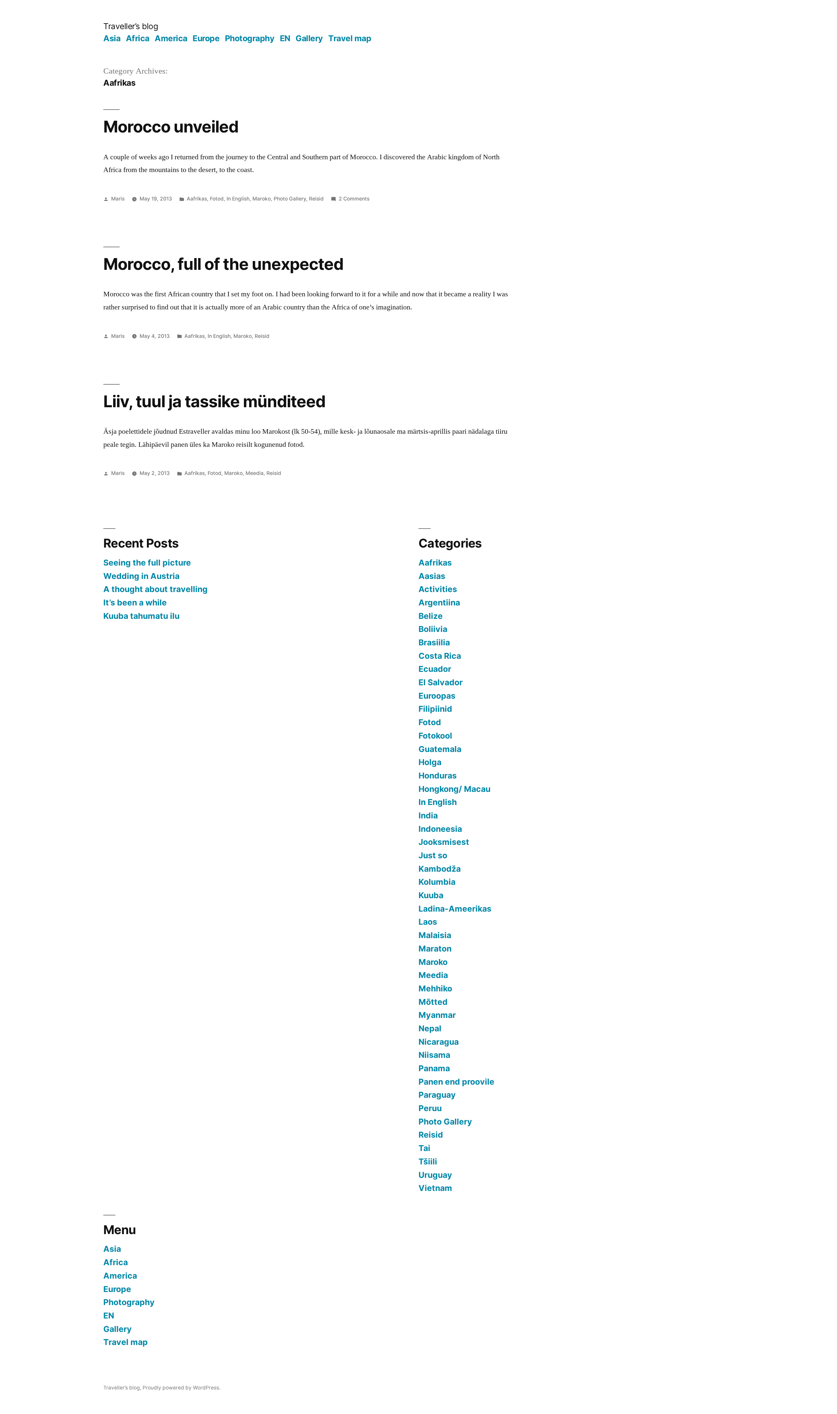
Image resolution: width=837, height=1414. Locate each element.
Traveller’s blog (130, 26)
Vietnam (435, 1188)
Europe (206, 38)
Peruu (430, 1108)
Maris (118, 199)
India (428, 815)
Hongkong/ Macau (454, 789)
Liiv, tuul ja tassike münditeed (214, 401)
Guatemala (439, 749)
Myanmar (437, 1015)
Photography (250, 38)
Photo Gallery (290, 199)
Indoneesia (440, 829)
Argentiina (439, 602)
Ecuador (434, 669)
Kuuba (430, 895)
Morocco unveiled (170, 126)
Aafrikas (197, 199)
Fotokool (435, 736)
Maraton (435, 948)
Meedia (255, 473)
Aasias (431, 576)
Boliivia (432, 629)
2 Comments (354, 199)
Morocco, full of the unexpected (223, 264)
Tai (424, 1148)
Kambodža (439, 869)
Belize (430, 616)
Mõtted (433, 1002)
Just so (432, 855)
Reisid (316, 199)
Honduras (437, 775)
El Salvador (440, 682)
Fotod (217, 199)
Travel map (349, 38)
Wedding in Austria (141, 576)
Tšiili (427, 1161)
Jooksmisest (443, 842)
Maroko (261, 199)
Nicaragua (438, 1042)
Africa (137, 38)
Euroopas (436, 696)
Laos (427, 922)
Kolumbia (436, 882)
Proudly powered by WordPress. (181, 1388)
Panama (434, 1068)
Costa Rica (439, 656)
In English (238, 199)
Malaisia (434, 935)
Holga (429, 762)
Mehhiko (435, 988)
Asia (111, 38)
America (171, 38)
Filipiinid (435, 709)
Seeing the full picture (147, 562)
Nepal (429, 1028)
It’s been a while (135, 602)
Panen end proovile (456, 1082)
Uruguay (435, 1175)
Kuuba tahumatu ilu (141, 616)
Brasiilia (434, 642)
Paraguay (437, 1095)
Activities (437, 589)
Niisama (434, 1055)
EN (285, 38)
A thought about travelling (155, 589)
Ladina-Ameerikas (454, 909)
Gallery (309, 38)
